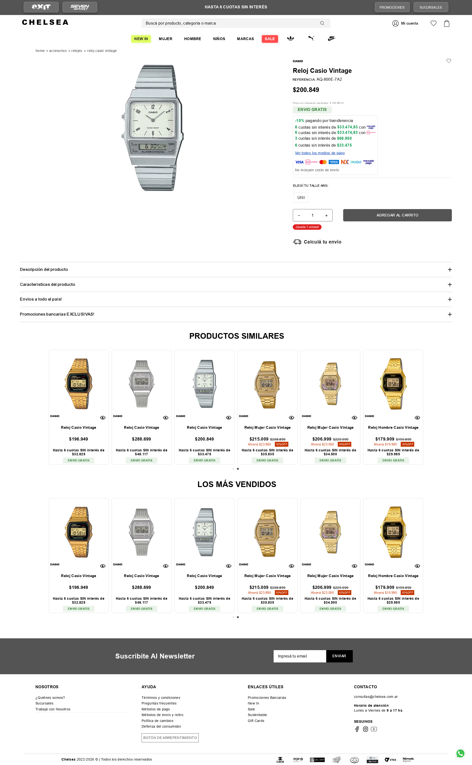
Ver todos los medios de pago (320, 153)
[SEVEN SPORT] (79, 7)
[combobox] (236, 23)
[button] (300, 197)
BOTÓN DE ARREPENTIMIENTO (170, 738)
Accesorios (58, 51)
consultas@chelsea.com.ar (376, 697)
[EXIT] (41, 7)
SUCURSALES (431, 7)
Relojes (76, 51)
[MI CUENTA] (405, 23)
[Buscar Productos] (323, 23)
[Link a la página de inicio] (41, 51)
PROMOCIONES (392, 7)
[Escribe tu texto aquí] (298, 759)
